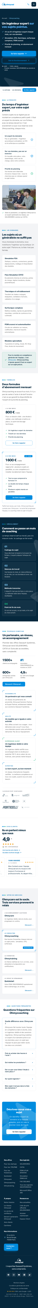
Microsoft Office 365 (26, 1191)
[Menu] (33, 4)
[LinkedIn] (24, 1275)
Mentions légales (19, 1283)
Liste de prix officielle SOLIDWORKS (25, 1208)
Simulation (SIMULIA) (24, 1177)
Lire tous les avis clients (10, 850)
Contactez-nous (10, 1247)
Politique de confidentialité (19, 1288)
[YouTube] (19, 1275)
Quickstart (8, 1176)
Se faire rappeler (29, 90)
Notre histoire (9, 1202)
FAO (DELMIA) (25, 1181)
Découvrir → (29, 925)
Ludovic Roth (20, 861)
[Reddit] (29, 1275)
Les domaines (16, 90)
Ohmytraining (9, 1186)
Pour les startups (10, 1164)
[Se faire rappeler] (28, 4)
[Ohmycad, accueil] (8, 4)
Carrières (7, 1225)
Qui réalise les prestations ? (19, 1062)
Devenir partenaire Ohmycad (11, 1218)
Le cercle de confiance (8, 1212)
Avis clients (8, 1222)
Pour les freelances (8, 1171)
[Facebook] (8, 1275)
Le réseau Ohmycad (7, 1207)
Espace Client (25, 1219)
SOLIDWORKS (25, 1164)
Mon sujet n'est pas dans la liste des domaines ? (19, 1087)
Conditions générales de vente (19, 1285)
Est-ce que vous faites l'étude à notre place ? (19, 1071)
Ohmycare (12, 360)
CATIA (22, 1167)
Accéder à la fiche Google (11, 852)
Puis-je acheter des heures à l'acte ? (19, 1054)
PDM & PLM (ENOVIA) (24, 1171)
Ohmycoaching (9, 1182)
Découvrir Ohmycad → (14, 684)
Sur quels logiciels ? (19, 1079)
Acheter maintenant (24, 1214)
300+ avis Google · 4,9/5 (19, 1291)
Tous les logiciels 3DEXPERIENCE (26, 1186)
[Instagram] (14, 1275)
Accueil (4, 18)
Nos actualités (25, 1202)
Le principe (6, 90)
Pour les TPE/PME (10, 1167)
